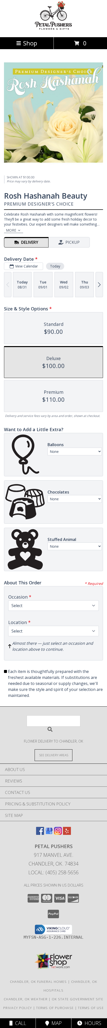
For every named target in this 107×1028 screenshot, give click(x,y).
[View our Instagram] (58, 833)
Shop (30, 43)
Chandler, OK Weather (26, 999)
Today (55, 266)
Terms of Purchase (55, 1008)
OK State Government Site (77, 999)
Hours (91, 1023)
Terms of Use (91, 1008)
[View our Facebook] (40, 833)
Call (19, 1023)
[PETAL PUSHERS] (53, 29)
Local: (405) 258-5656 (53, 872)
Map (55, 1023)
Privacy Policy (17, 1008)
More (11, 230)
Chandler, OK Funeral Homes (38, 981)
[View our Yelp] (67, 833)
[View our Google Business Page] (49, 833)
